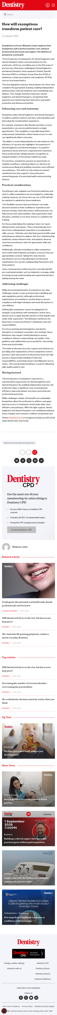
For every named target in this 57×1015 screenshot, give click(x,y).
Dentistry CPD (43, 963)
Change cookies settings (14, 963)
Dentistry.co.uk (16, 417)
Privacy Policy (27, 1006)
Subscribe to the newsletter (28, 988)
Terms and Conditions (11, 1006)
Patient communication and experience (19, 443)
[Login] (48, 5)
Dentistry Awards (43, 973)
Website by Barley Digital (44, 1006)
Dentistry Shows (43, 968)
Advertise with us (14, 968)
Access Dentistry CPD (21, 529)
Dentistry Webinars (43, 979)
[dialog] (4, 1011)
